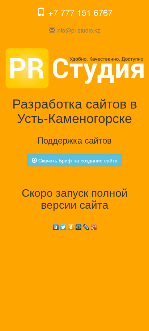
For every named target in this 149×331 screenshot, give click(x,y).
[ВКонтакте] (56, 225)
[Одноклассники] (71, 225)
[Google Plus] (94, 225)
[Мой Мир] (78, 225)
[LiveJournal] (86, 225)
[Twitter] (63, 225)
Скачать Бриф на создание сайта (77, 160)
